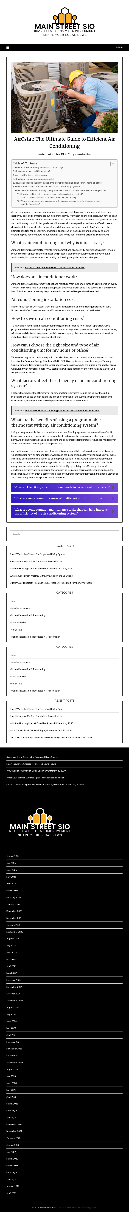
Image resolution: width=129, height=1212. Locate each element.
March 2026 (12, 890)
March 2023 (12, 1103)
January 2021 (13, 1179)
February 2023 (13, 1110)
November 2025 (14, 918)
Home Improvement (20, 608)
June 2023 (11, 1083)
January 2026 (13, 904)
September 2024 (14, 1000)
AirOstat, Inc (97, 226)
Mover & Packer (18, 622)
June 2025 (11, 952)
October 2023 (13, 1055)
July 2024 (11, 1014)
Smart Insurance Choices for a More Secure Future (36, 561)
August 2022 (12, 1145)
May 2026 (11, 876)
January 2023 (13, 1117)
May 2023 (11, 1090)
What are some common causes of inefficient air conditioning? (48, 197)
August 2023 (12, 1069)
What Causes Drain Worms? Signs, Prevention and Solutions (41, 575)
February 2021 (13, 1172)
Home (13, 601)
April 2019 (11, 1193)
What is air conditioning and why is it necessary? (39, 167)
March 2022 (12, 1158)
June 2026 (11, 870)
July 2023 (11, 1076)
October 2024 (13, 993)
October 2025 (13, 925)
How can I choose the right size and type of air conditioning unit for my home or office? (59, 182)
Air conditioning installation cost (31, 175)
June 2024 (11, 1021)
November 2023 (14, 1048)
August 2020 (12, 1186)
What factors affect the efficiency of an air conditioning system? (47, 186)
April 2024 (11, 1035)
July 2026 (11, 863)
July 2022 (11, 1152)
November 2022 (14, 1131)
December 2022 (14, 1124)
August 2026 (12, 856)
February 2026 (13, 897)
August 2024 (12, 1007)
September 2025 (14, 931)
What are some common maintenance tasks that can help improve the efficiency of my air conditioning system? (61, 202)
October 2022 (13, 1138)
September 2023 (14, 1062)
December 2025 (14, 911)
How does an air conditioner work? (32, 171)
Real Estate (16, 629)
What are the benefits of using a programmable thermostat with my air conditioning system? (61, 190)
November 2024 (14, 986)
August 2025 (12, 938)
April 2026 (11, 883)
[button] (64, 487)
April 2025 (11, 966)
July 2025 (11, 945)
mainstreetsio (83, 154)
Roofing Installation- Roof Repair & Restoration (35, 636)
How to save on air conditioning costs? (34, 179)
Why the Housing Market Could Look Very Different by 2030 (41, 568)
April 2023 (11, 1097)
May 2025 (11, 959)
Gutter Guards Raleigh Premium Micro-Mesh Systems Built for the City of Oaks (51, 582)
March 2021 (12, 1165)
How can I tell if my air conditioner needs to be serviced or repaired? (51, 194)
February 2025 (13, 980)
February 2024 (13, 1041)
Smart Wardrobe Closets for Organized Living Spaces (37, 554)
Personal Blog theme (87, 1207)
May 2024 (11, 1028)
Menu (119, 47)
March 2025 (12, 973)
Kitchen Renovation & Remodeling (27, 615)
